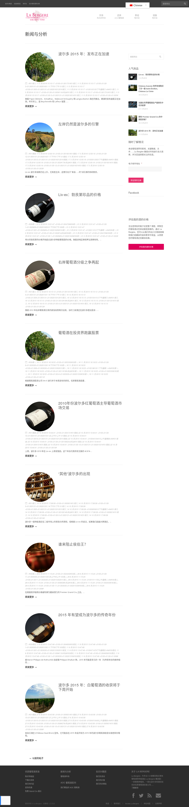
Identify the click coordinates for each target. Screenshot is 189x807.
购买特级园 (29, 776)
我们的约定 (29, 783)
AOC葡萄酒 (119, 16)
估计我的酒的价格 (34, 4)
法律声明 (158, 803)
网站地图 (147, 803)
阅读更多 (29, 106)
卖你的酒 (28, 787)
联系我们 (117, 803)
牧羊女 (25, 4)
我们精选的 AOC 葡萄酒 (70, 787)
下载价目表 (29, 780)
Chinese (137, 5)
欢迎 (107, 803)
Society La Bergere (132, 803)
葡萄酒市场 (65, 776)
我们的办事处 (101, 783)
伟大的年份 (101, 16)
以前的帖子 (37, 758)
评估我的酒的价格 (146, 246)
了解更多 (135, 787)
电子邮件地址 (135, 163)
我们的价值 (100, 780)
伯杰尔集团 (8, 4)
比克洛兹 (51, 803)
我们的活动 (100, 776)
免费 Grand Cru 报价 (33, 791)
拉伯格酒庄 (17, 4)
